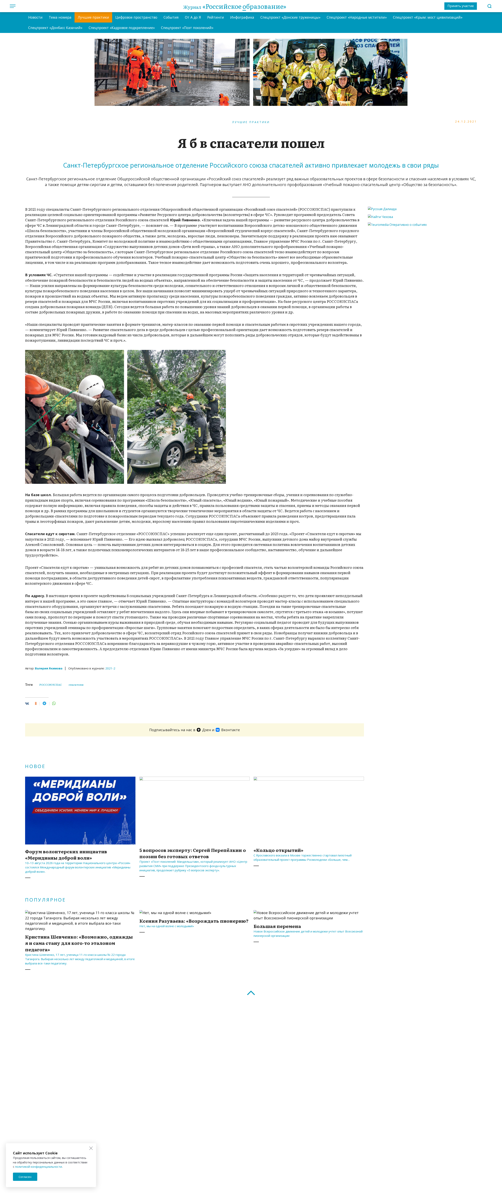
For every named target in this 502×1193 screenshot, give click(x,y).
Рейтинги (215, 17)
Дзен (206, 730)
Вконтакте (230, 730)
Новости (35, 17)
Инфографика (242, 17)
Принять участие (460, 6)
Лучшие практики (93, 17)
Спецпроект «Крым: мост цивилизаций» (427, 17)
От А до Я (193, 17)
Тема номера (60, 17)
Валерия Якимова (48, 668)
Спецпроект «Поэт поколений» (187, 27)
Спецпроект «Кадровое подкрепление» (122, 27)
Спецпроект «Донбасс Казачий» (55, 27)
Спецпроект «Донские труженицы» (290, 17)
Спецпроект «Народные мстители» (357, 17)
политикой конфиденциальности (38, 1166)
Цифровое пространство (136, 17)
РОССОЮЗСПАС (50, 684)
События (171, 17)
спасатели (76, 684)
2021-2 (110, 668)
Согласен (25, 1177)
